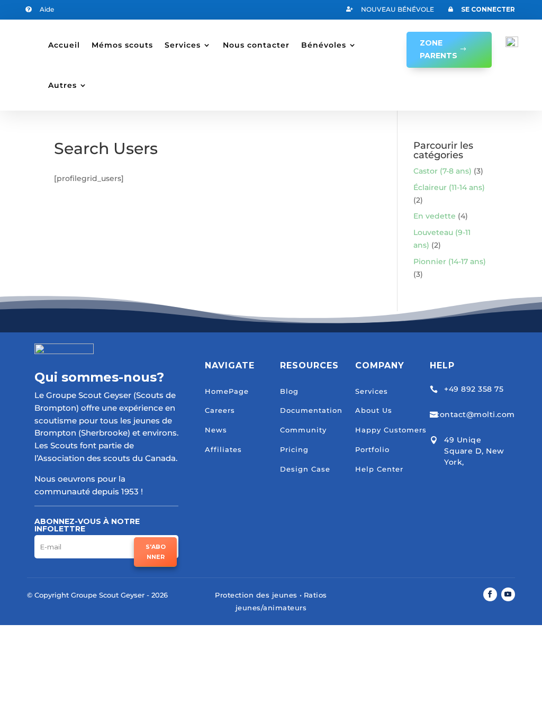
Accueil (64, 45)
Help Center (379, 469)
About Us (373, 410)
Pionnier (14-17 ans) (449, 261)
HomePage (227, 391)
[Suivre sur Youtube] (508, 594)
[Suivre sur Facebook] (490, 594)
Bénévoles (323, 45)
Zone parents (438, 49)
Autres (62, 85)
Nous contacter (256, 45)
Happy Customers (391, 430)
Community (303, 430)
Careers (220, 410)
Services (183, 45)
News (216, 430)
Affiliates (223, 449)
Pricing (294, 449)
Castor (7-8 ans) (442, 171)
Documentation (311, 410)
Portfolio (372, 449)
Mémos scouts (122, 45)
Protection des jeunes (256, 595)
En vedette (434, 216)
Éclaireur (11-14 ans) (449, 187)
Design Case (305, 469)
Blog (289, 391)
